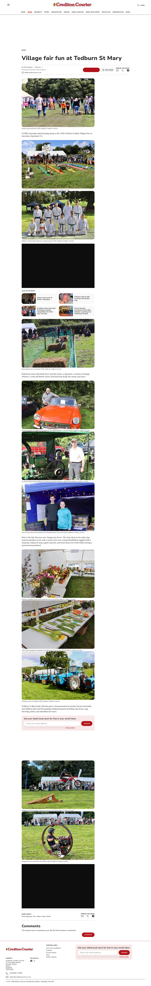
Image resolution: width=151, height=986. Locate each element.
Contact (49, 950)
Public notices (51, 957)
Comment (88, 935)
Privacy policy (51, 952)
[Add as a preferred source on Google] (107, 70)
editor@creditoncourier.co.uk (20, 977)
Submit (87, 723)
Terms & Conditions (53, 948)
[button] (8, 4)
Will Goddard (28, 67)
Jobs (47, 955)
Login (142, 5)
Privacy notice (70, 727)
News (24, 50)
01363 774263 (17, 973)
